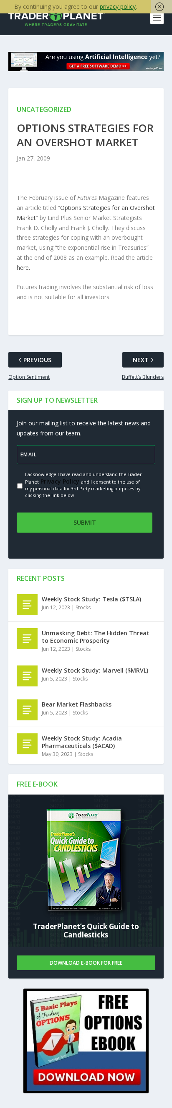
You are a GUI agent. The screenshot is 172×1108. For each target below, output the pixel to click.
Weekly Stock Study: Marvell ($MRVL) (95, 670)
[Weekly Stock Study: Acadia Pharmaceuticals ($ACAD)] (27, 743)
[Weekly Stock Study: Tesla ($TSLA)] (27, 604)
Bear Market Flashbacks (76, 704)
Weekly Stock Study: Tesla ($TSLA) (91, 599)
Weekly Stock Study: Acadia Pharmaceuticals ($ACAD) (82, 742)
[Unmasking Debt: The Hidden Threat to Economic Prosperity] (27, 638)
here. (23, 268)
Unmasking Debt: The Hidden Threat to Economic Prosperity (95, 637)
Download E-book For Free (86, 962)
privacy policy (118, 6)
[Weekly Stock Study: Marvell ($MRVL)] (27, 675)
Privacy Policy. (60, 481)
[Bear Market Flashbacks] (27, 709)
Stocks (83, 607)
